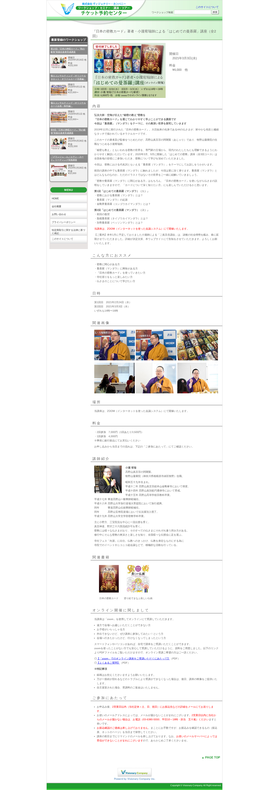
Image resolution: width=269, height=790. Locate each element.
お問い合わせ (59, 214)
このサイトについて (207, 7)
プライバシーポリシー (64, 222)
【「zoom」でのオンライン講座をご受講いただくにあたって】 (133, 658)
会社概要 (56, 206)
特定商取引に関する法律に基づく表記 (68, 232)
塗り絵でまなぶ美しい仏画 (138, 598)
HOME (55, 198)
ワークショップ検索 (162, 12)
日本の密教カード (108, 598)
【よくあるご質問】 (108, 662)
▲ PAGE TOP (210, 757)
